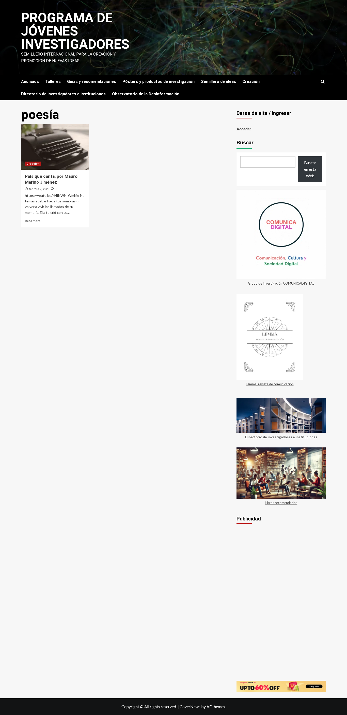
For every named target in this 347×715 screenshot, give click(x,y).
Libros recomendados (281, 503)
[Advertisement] (281, 566)
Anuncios (30, 81)
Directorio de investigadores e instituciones (63, 94)
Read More (32, 221)
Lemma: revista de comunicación (270, 384)
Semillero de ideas (218, 81)
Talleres (53, 81)
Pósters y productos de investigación (158, 81)
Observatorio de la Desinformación (145, 94)
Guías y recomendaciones (91, 81)
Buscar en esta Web (310, 169)
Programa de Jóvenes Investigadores (75, 31)
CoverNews (190, 706)
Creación (251, 81)
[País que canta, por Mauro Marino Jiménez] (55, 146)
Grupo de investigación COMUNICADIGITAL (281, 283)
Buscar (245, 142)
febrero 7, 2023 (39, 189)
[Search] (323, 81)
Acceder (243, 128)
